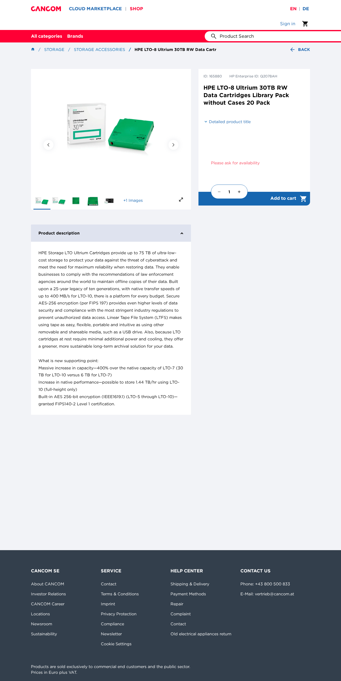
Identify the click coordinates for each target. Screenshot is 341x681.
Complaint (180, 613)
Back (304, 49)
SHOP (136, 8)
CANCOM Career (47, 603)
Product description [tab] (59, 232)
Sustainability (44, 633)
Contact (108, 583)
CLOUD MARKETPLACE (95, 8)
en (293, 8)
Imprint (108, 603)
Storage (54, 49)
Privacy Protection (119, 613)
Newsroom (41, 623)
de (306, 8)
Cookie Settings (116, 643)
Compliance (112, 623)
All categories (46, 36)
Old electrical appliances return (200, 633)
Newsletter (111, 633)
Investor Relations (48, 593)
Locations (40, 613)
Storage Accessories (99, 49)
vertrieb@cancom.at (274, 593)
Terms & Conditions (120, 593)
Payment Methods (188, 593)
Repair (176, 603)
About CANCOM (47, 583)
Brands (75, 36)
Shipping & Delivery (189, 583)
